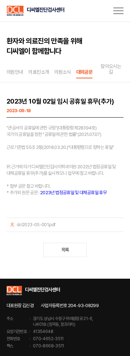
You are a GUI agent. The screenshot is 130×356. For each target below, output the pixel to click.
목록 (65, 249)
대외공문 (84, 72)
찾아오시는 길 (110, 69)
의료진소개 (38, 72)
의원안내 (14, 72)
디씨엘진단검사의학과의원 (35, 11)
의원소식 (62, 72)
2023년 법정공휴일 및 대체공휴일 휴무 (73, 192)
